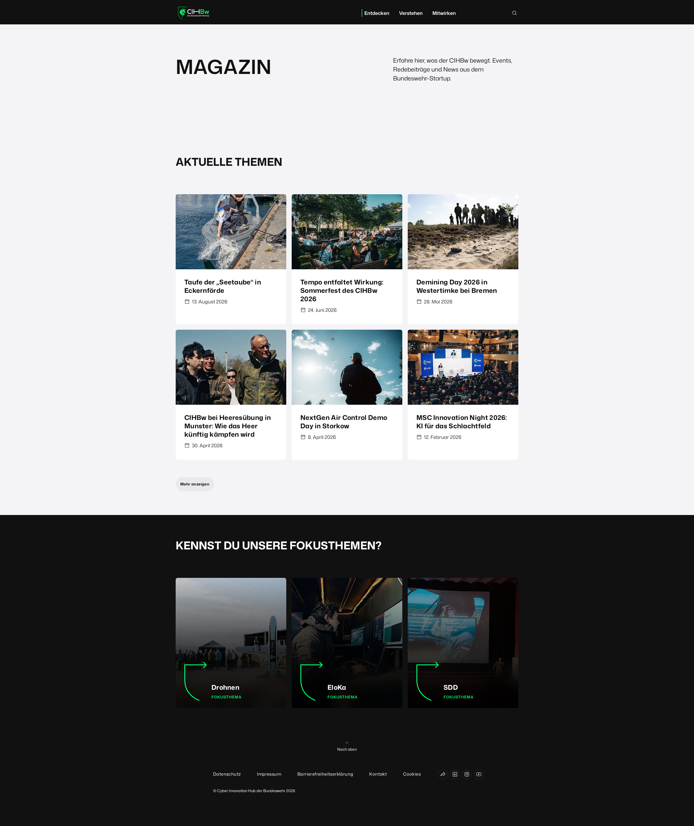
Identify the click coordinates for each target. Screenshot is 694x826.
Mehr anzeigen (194, 484)
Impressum (269, 774)
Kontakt (378, 774)
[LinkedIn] (455, 774)
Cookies (412, 774)
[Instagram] (467, 774)
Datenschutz (227, 774)
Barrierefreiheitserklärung (325, 774)
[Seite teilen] (443, 774)
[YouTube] (479, 774)
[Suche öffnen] (514, 13)
